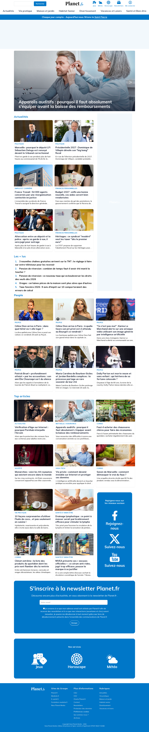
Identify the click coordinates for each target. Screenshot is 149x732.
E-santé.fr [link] (55, 699)
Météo (100, 6)
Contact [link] (77, 702)
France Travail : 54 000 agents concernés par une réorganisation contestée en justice (33, 195)
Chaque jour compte (53, 17)
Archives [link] (77, 718)
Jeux (94, 6)
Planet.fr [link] (54, 693)
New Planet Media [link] (58, 705)
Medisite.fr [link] (55, 696)
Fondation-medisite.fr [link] (59, 702)
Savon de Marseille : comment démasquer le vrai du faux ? (113, 473)
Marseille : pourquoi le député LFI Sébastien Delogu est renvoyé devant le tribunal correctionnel (32, 150)
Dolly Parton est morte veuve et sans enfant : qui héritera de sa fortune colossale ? (114, 376)
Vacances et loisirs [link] (106, 708)
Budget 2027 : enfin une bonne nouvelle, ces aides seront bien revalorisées (71, 195)
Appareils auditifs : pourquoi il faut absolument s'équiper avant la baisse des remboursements (73, 430)
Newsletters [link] (78, 705)
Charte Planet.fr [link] (80, 699)
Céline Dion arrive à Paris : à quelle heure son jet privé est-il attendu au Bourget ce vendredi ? (74, 329)
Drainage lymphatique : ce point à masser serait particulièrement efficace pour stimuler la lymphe (73, 519)
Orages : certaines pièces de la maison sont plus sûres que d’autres (55, 283)
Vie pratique (25, 11)
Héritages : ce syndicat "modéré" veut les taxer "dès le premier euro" (73, 239)
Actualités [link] (103, 693)
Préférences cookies (81, 712)
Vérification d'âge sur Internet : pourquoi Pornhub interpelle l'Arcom (31, 430)
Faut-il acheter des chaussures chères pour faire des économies (114, 428)
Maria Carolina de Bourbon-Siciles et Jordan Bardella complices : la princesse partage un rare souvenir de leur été (74, 377)
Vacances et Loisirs (111, 11)
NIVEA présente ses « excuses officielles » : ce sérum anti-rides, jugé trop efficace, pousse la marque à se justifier (72, 565)
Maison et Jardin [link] (105, 699)
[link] (114, 515)
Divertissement (88, 11)
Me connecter (130, 6)
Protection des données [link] (83, 708)
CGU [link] (75, 693)
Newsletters (118, 6)
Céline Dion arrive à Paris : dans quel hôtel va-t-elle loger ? (50, 104)
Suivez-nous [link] (115, 547)
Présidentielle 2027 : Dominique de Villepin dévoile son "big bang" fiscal (74, 150)
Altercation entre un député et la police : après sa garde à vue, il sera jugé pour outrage (32, 239)
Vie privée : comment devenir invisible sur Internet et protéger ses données (73, 474)
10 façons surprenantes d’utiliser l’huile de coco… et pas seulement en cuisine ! (33, 519)
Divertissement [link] (104, 705)
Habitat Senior (67, 11)
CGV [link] (75, 696)
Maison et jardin (45, 11)
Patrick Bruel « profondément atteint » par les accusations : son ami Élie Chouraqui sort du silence (33, 376)
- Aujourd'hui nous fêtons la (85, 17)
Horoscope (108, 6)
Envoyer (74, 623)
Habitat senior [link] (104, 702)
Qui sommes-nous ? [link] (81, 715)
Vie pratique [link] (104, 696)
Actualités (8, 11)
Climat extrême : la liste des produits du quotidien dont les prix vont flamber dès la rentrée (32, 563)
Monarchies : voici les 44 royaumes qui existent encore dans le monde (33, 473)
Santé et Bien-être (136, 11)
